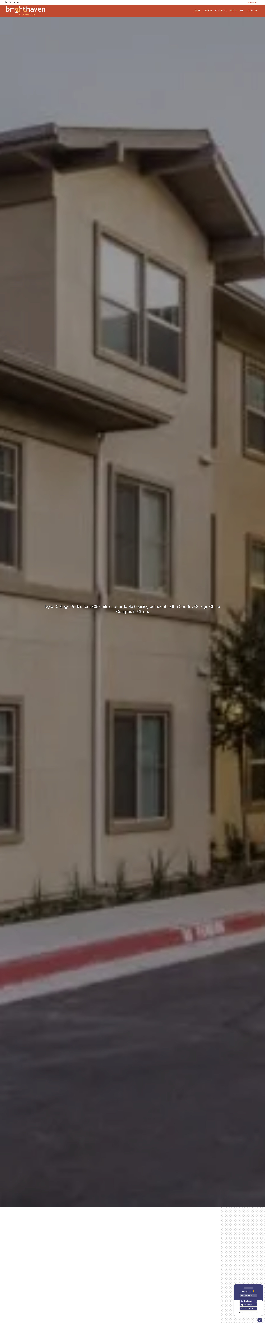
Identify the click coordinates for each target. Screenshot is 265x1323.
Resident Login (252, 2)
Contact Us (252, 10)
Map (241, 10)
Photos (233, 10)
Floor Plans (220, 10)
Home (197, 10)
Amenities (208, 10)
